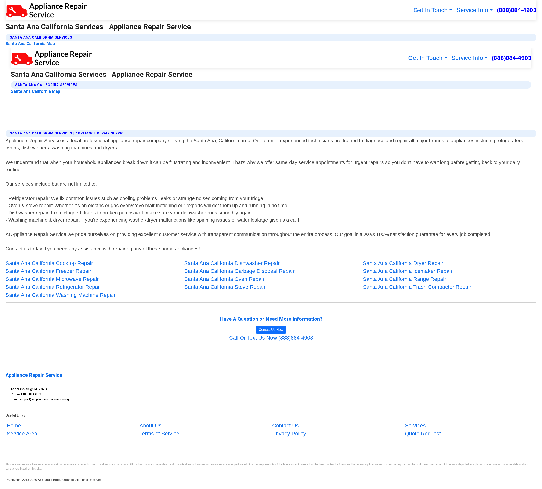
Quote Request (423, 434)
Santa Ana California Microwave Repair (52, 279)
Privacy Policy (289, 434)
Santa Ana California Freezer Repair (48, 271)
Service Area (22, 434)
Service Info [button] (472, 10)
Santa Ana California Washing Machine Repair (61, 295)
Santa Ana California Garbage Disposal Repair (239, 271)
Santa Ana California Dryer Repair (403, 263)
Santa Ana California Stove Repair (224, 287)
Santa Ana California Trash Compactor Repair (417, 287)
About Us (151, 425)
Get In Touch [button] (430, 10)
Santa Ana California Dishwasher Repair (232, 263)
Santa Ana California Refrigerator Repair (53, 287)
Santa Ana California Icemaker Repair (407, 271)
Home (14, 425)
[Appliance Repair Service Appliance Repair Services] (46, 10)
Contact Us (285, 425)
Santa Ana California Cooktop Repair (49, 263)
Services (415, 425)
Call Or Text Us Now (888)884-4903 (271, 338)
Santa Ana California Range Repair (404, 279)
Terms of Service (159, 434)
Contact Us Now (271, 330)
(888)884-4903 (516, 10)
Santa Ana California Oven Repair (224, 279)
